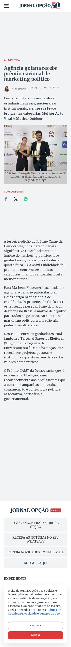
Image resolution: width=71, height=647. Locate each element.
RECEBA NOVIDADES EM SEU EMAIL (35, 552)
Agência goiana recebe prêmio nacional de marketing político (31, 73)
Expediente (15, 578)
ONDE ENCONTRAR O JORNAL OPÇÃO (35, 525)
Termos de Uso (49, 613)
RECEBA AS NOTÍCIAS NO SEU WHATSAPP (35, 539)
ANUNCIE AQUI (35, 563)
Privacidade (28, 613)
